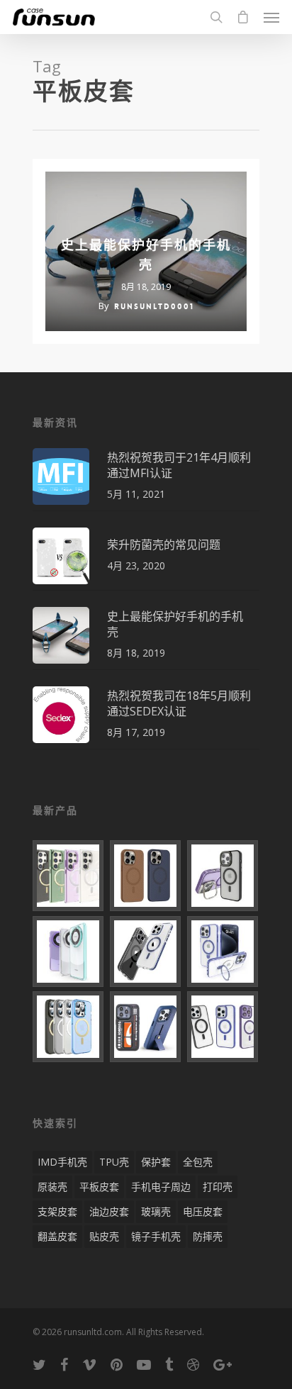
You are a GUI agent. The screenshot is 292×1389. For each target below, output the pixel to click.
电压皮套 (203, 1211)
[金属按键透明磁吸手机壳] (223, 1026)
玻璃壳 (156, 1211)
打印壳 (217, 1186)
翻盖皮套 (57, 1236)
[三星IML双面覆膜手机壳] (69, 875)
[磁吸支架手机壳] (223, 951)
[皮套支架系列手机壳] (146, 1026)
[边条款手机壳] (146, 951)
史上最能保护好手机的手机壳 (146, 255)
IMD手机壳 (62, 1161)
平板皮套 (99, 1186)
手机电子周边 (161, 1186)
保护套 (156, 1161)
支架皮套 (57, 1211)
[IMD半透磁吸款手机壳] (69, 1026)
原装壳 (52, 1186)
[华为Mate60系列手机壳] (69, 951)
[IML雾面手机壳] (146, 875)
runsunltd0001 (154, 306)
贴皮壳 (104, 1236)
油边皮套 (109, 1211)
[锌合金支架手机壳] (223, 875)
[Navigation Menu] (271, 17)
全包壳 (198, 1161)
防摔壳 (208, 1236)
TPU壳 (114, 1161)
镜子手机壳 (156, 1236)
